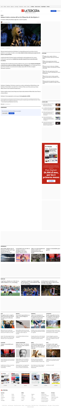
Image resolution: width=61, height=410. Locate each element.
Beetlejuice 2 (8, 104)
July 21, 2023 (16, 101)
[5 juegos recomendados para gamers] (53, 258)
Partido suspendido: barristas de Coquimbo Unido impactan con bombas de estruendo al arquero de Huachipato (52, 317)
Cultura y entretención (20, 342)
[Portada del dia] (51, 162)
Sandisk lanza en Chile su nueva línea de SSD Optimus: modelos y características (7, 366)
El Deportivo (21, 6)
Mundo (25, 6)
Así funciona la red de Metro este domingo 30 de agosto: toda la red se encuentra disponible (50, 282)
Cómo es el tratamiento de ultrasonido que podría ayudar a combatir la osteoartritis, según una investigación (49, 118)
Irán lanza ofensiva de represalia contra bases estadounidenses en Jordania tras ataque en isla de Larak (51, 82)
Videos (28, 6)
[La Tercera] (5, 384)
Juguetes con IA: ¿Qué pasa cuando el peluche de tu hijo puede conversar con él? (53, 360)
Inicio (2, 6)
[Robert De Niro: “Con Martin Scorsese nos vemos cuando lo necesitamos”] (23, 353)
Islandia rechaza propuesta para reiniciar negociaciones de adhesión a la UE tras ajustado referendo (51, 62)
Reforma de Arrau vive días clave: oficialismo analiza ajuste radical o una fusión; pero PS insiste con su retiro (51, 67)
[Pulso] (15, 384)
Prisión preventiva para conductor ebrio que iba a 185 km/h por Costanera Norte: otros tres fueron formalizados (48, 113)
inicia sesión (4, 113)
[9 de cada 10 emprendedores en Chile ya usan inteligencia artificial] (23, 324)
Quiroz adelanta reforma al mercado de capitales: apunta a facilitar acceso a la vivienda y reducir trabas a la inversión (23, 332)
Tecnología (16, 6)
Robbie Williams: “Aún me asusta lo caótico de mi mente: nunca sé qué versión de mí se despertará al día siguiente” (22, 361)
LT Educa (48, 6)
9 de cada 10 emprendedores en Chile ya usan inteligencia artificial (23, 316)
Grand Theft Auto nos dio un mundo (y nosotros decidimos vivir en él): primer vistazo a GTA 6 (23, 250)
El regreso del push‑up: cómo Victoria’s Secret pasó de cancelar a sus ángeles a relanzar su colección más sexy (38, 337)
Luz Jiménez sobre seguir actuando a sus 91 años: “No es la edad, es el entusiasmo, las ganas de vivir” (49, 108)
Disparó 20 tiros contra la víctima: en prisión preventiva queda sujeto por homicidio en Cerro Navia (51, 77)
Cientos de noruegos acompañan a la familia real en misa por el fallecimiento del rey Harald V (49, 104)
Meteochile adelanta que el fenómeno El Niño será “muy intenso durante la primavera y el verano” (8, 250)
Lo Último (32, 6)
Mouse (2, 15)
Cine (5, 104)
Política (5, 6)
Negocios (12, 6)
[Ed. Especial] (35, 384)
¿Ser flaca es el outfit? (50, 365)
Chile (2, 313)
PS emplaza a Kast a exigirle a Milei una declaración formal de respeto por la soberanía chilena (51, 57)
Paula (47, 342)
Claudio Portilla (7, 22)
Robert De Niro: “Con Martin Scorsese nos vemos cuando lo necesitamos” (22, 345)
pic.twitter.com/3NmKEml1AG (12, 100)
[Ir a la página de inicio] (30, 10)
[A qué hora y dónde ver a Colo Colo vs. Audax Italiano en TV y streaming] (10, 290)
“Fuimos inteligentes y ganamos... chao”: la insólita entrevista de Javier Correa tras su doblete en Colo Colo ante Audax (52, 338)
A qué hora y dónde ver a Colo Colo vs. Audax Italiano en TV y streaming (10, 282)
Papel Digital (43, 6)
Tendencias (33, 313)
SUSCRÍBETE (51, 181)
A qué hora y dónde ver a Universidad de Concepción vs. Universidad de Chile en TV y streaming (30, 282)
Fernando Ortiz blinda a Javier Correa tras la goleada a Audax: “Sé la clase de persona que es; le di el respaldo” (53, 331)
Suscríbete (11, 113)
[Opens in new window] (25, 384)
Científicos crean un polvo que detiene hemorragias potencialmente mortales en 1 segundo (38, 331)
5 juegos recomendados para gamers (53, 249)
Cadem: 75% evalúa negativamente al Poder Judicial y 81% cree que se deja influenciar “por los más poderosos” (51, 72)
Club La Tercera (37, 6)
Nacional (8, 6)
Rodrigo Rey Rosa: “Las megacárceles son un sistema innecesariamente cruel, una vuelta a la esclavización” (22, 366)
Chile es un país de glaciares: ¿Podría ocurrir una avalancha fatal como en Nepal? (38, 250)
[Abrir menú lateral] (2, 11)
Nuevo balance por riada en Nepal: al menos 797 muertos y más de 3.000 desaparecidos (37, 366)
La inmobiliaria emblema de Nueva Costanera (22, 337)
